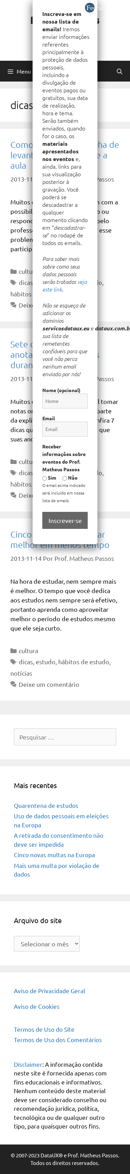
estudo (45, 661)
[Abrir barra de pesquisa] (119, 71)
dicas (26, 282)
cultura (28, 271)
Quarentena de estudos (46, 805)
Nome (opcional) (61, 390)
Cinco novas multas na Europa (54, 854)
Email (48, 418)
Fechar (90, 7)
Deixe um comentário (49, 684)
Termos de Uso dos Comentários (58, 1039)
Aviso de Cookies (37, 1006)
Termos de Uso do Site (44, 1029)
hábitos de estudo (83, 661)
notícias (21, 673)
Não (72, 477)
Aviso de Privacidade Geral (49, 990)
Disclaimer (28, 1064)
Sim (51, 477)
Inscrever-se (65, 520)
